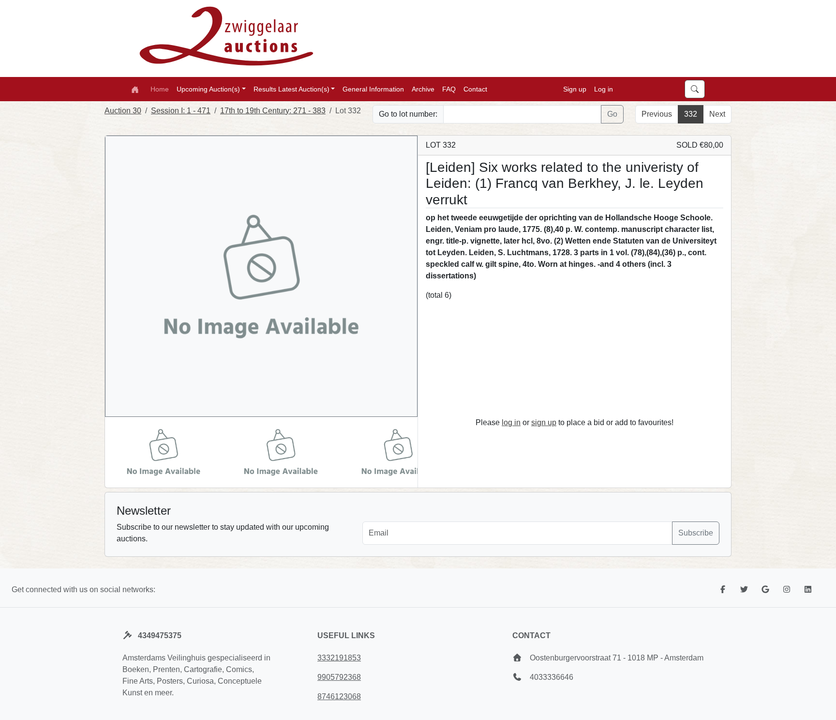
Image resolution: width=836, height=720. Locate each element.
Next (717, 114)
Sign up (574, 88)
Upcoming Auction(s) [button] (208, 88)
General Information (373, 88)
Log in (603, 88)
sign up (543, 422)
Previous (657, 114)
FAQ (449, 88)
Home (159, 88)
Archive (423, 88)
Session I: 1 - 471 (180, 111)
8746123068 (339, 696)
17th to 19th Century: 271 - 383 (273, 111)
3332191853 (339, 658)
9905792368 (339, 677)
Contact (475, 88)
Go (612, 114)
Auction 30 (122, 111)
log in (511, 422)
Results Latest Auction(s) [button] (291, 88)
